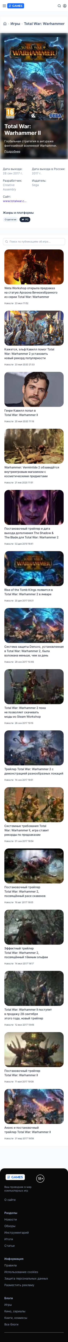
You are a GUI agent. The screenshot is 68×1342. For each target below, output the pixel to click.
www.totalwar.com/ (15, 201)
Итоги (8, 1239)
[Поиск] (59, 5)
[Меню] (4, 5)
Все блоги (11, 1324)
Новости (10, 1219)
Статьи (9, 1245)
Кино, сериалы (14, 1311)
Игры (15, 23)
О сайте (10, 1200)
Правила (10, 1265)
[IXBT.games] (5, 24)
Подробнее (12, 151)
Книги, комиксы (15, 1318)
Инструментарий (16, 1232)
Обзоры (9, 1226)
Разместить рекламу (19, 1285)
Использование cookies (21, 1272)
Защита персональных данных (26, 1278)
